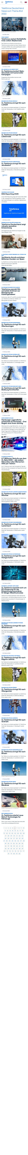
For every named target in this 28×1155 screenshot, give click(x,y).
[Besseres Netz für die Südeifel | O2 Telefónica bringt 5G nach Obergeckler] (14, 683)
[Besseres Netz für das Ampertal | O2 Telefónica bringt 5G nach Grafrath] (14, 714)
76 (20, 851)
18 (22, 830)
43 (9, 841)
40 (22, 838)
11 (5, 830)
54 (19, 843)
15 (15, 830)
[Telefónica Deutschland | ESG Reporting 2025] (14, 188)
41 (4, 841)
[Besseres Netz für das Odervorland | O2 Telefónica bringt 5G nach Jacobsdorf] (14, 158)
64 (8, 848)
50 (8, 843)
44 (12, 841)
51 (11, 843)
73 (12, 851)
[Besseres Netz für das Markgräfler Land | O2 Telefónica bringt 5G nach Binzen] (14, 745)
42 (6, 841)
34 (5, 838)
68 (19, 848)
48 (23, 841)
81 (16, 853)
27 (5, 836)
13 (10, 830)
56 (5, 846)
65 (11, 848)
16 (17, 830)
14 (12, 830)
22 (12, 833)
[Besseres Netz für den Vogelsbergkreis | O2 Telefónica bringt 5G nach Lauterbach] (14, 518)
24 (18, 833)
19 (4, 833)
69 (22, 848)
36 (11, 838)
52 (14, 843)
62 (22, 846)
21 (9, 833)
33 (22, 836)
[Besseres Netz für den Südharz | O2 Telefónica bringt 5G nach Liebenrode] (14, 128)
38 (16, 838)
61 (19, 846)
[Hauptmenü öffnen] (2, 2)
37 (14, 838)
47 (21, 841)
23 (15, 833)
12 (7, 830)
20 (7, 833)
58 (11, 846)
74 (15, 851)
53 (16, 843)
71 (7, 851)
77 (23, 851)
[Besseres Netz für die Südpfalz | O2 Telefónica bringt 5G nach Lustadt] (14, 97)
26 (23, 833)
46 (18, 841)
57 (8, 846)
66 (14, 848)
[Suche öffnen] (21, 2)
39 (19, 838)
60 (17, 846)
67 (16, 848)
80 (14, 853)
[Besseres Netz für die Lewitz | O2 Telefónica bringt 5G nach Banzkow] (14, 777)
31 (16, 836)
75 (18, 851)
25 (21, 833)
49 (5, 843)
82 (19, 853)
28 (8, 836)
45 (15, 841)
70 (4, 851)
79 (11, 853)
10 (23, 828)
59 (14, 846)
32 (19, 836)
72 (10, 851)
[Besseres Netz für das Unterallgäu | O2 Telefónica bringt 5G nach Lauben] (14, 350)
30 (14, 836)
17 (20, 830)
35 (8, 838)
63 (5, 848)
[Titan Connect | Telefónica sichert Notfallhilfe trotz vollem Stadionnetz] (14, 33)
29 (11, 836)
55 (22, 843)
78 (8, 853)
